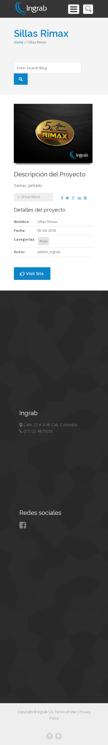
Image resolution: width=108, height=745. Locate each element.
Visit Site (34, 273)
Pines (44, 241)
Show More (30, 196)
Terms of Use (66, 712)
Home (19, 42)
